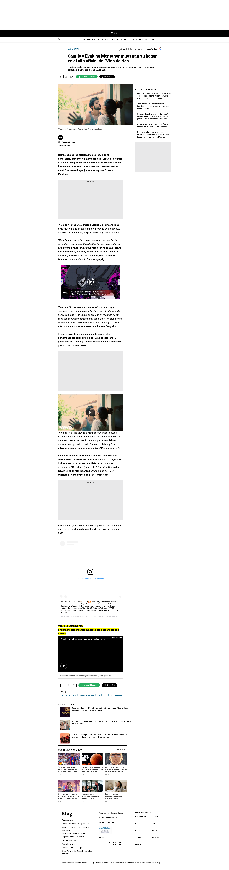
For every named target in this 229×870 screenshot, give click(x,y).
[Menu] (60, 33)
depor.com (108, 863)
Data (154, 823)
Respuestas (140, 817)
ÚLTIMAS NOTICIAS (146, 90)
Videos (155, 817)
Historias (139, 844)
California (90, 39)
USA (98, 695)
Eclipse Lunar (153, 39)
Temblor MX (143, 39)
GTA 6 (135, 39)
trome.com (119, 863)
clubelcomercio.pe (82, 863)
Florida (83, 39)
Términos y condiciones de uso (111, 813)
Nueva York (105, 39)
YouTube (72, 695)
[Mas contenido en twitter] (114, 843)
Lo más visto (66, 704)
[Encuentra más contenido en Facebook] (60, 76)
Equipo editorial (67, 820)
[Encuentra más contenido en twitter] (66, 76)
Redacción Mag (68, 142)
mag (158, 863)
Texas (98, 39)
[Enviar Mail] (59, 142)
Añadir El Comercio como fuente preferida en (140, 49)
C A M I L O (89, 616)
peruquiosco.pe (148, 863)
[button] (63, 666)
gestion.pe (97, 863)
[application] (90, 654)
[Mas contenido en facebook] (109, 843)
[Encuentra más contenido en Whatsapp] (71, 76)
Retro (154, 830)
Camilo (63, 695)
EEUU (105, 695)
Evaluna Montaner (86, 695)
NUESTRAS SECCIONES (143, 813)
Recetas (155, 837)
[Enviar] (59, 39)
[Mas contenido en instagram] (119, 843)
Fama (137, 830)
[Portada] (67, 818)
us (136, 823)
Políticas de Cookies (107, 823)
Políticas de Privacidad (108, 818)
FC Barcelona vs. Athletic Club (121, 39)
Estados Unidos (116, 695)
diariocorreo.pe (133, 863)
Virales (138, 837)
